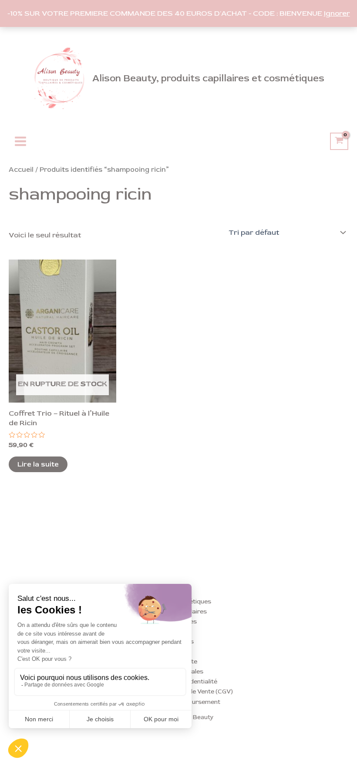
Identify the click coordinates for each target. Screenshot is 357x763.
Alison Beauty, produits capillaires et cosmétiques (208, 78)
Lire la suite (38, 464)
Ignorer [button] (337, 13)
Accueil (21, 169)
